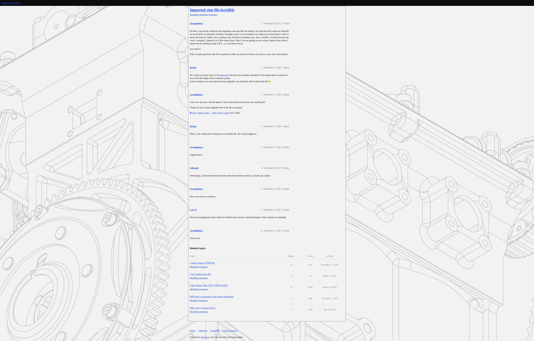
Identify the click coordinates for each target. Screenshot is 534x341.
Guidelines (215, 330)
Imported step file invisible (212, 10)
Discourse (205, 337)
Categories (202, 330)
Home (192, 330)
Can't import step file (200, 274)
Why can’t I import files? (202, 307)
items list (224, 75)
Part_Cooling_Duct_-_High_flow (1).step (210, 113)
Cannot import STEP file (202, 262)
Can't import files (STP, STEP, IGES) (209, 285)
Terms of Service (229, 330)
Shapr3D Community (10, 3)
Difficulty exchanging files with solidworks (212, 296)
